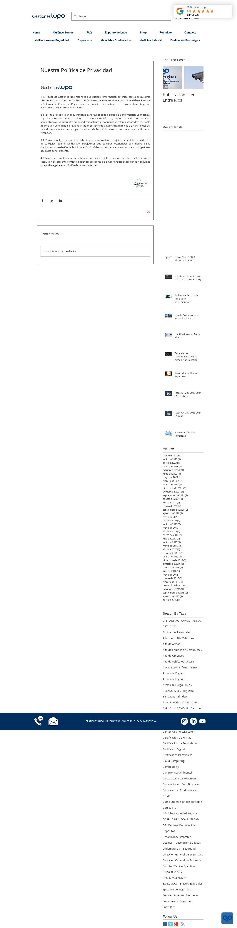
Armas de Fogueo (173, 673)
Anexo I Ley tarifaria (175, 667)
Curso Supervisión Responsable (182, 801)
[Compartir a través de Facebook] (42, 201)
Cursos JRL (169, 807)
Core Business (190, 784)
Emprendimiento (173, 895)
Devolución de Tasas (188, 842)
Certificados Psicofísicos (177, 755)
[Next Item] (197, 77)
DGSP (166, 819)
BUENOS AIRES (172, 690)
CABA (195, 702)
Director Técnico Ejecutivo (179, 866)
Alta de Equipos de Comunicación (183, 650)
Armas (194, 667)
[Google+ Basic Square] (176, 924)
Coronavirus (170, 790)
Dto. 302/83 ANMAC (175, 878)
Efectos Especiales (191, 883)
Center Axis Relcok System (179, 731)
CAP (165, 708)
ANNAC (197, 620)
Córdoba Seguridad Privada (180, 813)
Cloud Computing (173, 761)
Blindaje (182, 696)
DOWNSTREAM (190, 819)
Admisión (168, 638)
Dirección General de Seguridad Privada (183, 854)
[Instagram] (184, 721)
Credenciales (188, 790)
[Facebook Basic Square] (165, 924)
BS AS (188, 685)
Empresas (192, 895)
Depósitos (169, 831)
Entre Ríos (169, 907)
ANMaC (185, 620)
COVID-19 (182, 708)
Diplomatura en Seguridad (179, 848)
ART (165, 626)
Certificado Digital (174, 749)
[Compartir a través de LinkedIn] (60, 201)
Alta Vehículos (185, 638)
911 (165, 620)
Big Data (188, 690)
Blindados (169, 696)
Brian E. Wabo (171, 702)
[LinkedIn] (193, 721)
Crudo (166, 796)
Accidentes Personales (177, 632)
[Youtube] (202, 721)
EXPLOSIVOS (170, 883)
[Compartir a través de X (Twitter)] (51, 201)
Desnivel (168, 842)
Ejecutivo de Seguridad (177, 889)
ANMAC (174, 620)
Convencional (171, 784)
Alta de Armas (171, 644)
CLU (172, 708)
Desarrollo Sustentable (177, 837)
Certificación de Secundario (180, 743)
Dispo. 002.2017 (172, 872)
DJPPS (175, 819)
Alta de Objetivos (173, 655)
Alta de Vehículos (173, 661)
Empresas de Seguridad (177, 901)
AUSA (173, 626)
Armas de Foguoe (173, 679)
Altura (190, 661)
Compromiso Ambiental (177, 772)
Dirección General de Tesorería (182, 860)
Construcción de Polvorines (179, 778)
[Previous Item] (168, 77)
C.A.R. (186, 702)
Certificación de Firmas (177, 737)
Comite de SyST (172, 767)
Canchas (196, 708)
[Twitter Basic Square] (170, 924)
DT (164, 825)
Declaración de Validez (182, 825)
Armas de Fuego (173, 685)
